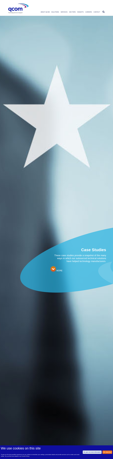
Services (64, 12)
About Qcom (45, 12)
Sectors (72, 12)
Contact (97, 12)
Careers (88, 12)
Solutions (55, 12)
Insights (80, 12)
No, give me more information (92, 452)
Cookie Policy (25, 456)
